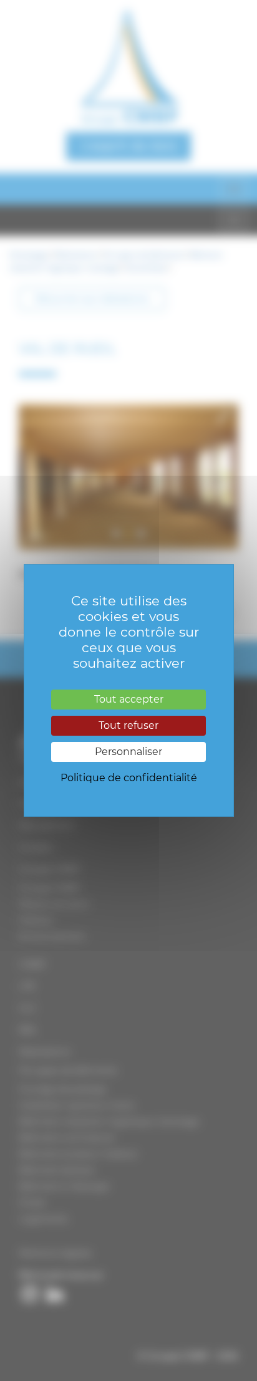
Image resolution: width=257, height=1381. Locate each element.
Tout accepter (128, 699)
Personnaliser (128, 752)
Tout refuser (128, 725)
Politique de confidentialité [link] (129, 778)
